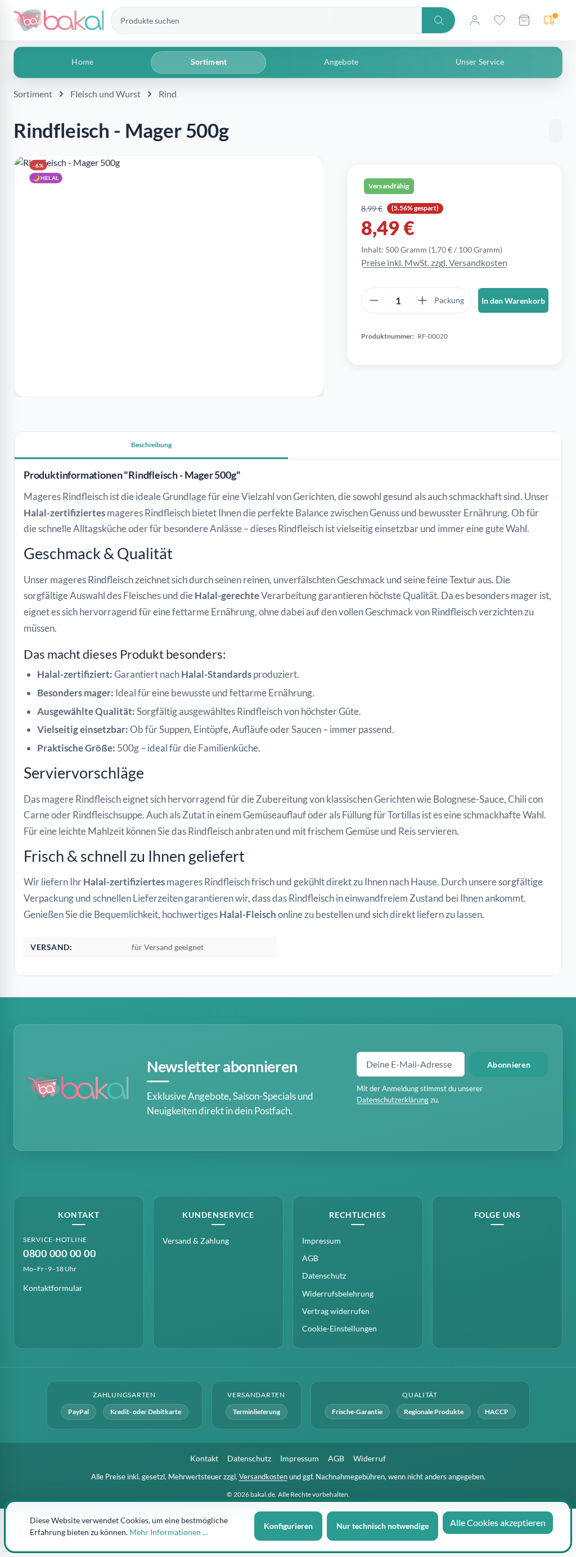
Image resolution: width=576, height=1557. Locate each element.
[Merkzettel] (499, 20)
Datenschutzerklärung (393, 1099)
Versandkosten (263, 1476)
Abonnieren (508, 1064)
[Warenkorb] (524, 20)
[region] (169, 276)
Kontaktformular (53, 1288)
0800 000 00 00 (59, 1253)
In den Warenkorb (513, 300)
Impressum (321, 1240)
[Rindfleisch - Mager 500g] (168, 276)
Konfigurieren (288, 1526)
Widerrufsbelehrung (338, 1293)
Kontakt (204, 1458)
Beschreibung (151, 444)
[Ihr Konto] (474, 20)
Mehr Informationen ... (168, 1532)
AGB (310, 1258)
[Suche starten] (438, 20)
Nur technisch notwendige (382, 1526)
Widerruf (369, 1458)
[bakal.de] (78, 1087)
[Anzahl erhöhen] (422, 300)
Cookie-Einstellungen (339, 1328)
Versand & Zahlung (196, 1240)
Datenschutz (324, 1275)
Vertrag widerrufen (336, 1311)
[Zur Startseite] (59, 20)
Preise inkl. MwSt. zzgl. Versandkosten (434, 262)
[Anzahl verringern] (374, 300)
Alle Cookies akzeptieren (498, 1522)
